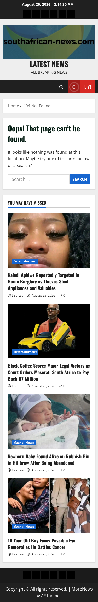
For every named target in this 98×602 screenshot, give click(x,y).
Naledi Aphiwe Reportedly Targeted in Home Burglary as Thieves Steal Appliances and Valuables (43, 281)
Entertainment (25, 261)
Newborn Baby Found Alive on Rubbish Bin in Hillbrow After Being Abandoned (48, 459)
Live (87, 87)
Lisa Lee (18, 295)
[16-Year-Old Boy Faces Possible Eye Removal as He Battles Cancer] (49, 505)
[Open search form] (61, 87)
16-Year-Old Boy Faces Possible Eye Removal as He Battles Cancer (41, 543)
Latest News (49, 64)
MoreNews (82, 589)
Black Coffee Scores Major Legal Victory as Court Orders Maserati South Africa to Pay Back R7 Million (49, 372)
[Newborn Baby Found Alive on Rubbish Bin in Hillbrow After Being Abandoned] (49, 421)
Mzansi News (23, 442)
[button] (8, 87)
